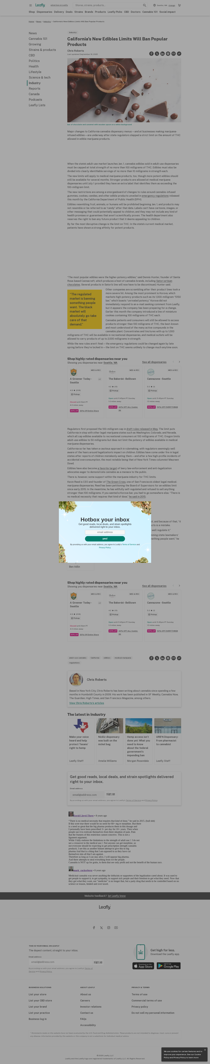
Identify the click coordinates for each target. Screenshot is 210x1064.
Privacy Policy (180, 1057)
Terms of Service (129, 544)
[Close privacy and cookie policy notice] (205, 1050)
